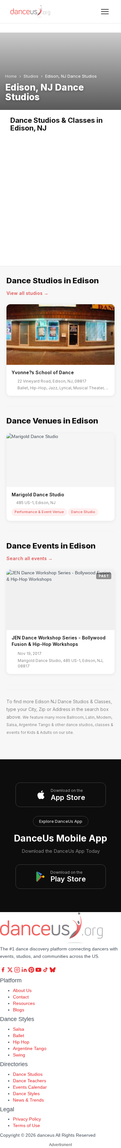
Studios (31, 76)
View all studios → (27, 293)
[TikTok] (46, 971)
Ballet (18, 1035)
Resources (24, 1003)
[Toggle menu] (105, 11)
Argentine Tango (29, 1048)
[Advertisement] (60, 195)
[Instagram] (17, 971)
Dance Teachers (29, 1080)
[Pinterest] (31, 971)
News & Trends (28, 1100)
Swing (19, 1054)
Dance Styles (26, 1093)
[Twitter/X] (10, 971)
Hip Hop (21, 1042)
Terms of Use (26, 1125)
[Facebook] (3, 971)
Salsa (18, 1029)
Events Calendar (30, 1087)
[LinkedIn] (24, 971)
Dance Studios (28, 1074)
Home (11, 76)
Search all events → (29, 558)
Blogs (18, 1009)
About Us (22, 990)
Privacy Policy (27, 1119)
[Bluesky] (52, 971)
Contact (21, 996)
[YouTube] (39, 971)
